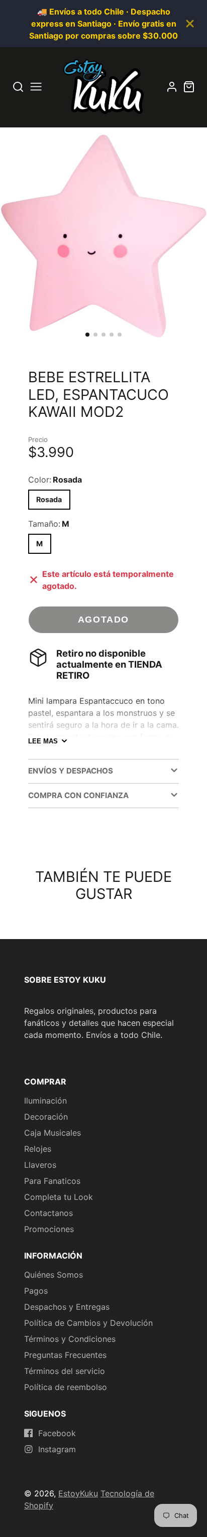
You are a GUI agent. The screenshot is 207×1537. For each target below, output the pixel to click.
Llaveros (40, 1165)
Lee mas (43, 741)
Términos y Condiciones (70, 1339)
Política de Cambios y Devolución (88, 1323)
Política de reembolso (65, 1387)
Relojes (37, 1149)
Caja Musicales (52, 1133)
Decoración (46, 1117)
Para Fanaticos (52, 1181)
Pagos (36, 1291)
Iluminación (45, 1101)
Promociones (49, 1229)
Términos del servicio (64, 1371)
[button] (87, 335)
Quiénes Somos (53, 1275)
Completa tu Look (58, 1197)
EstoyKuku (78, 1493)
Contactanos (48, 1213)
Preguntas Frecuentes (65, 1355)
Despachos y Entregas (67, 1307)
